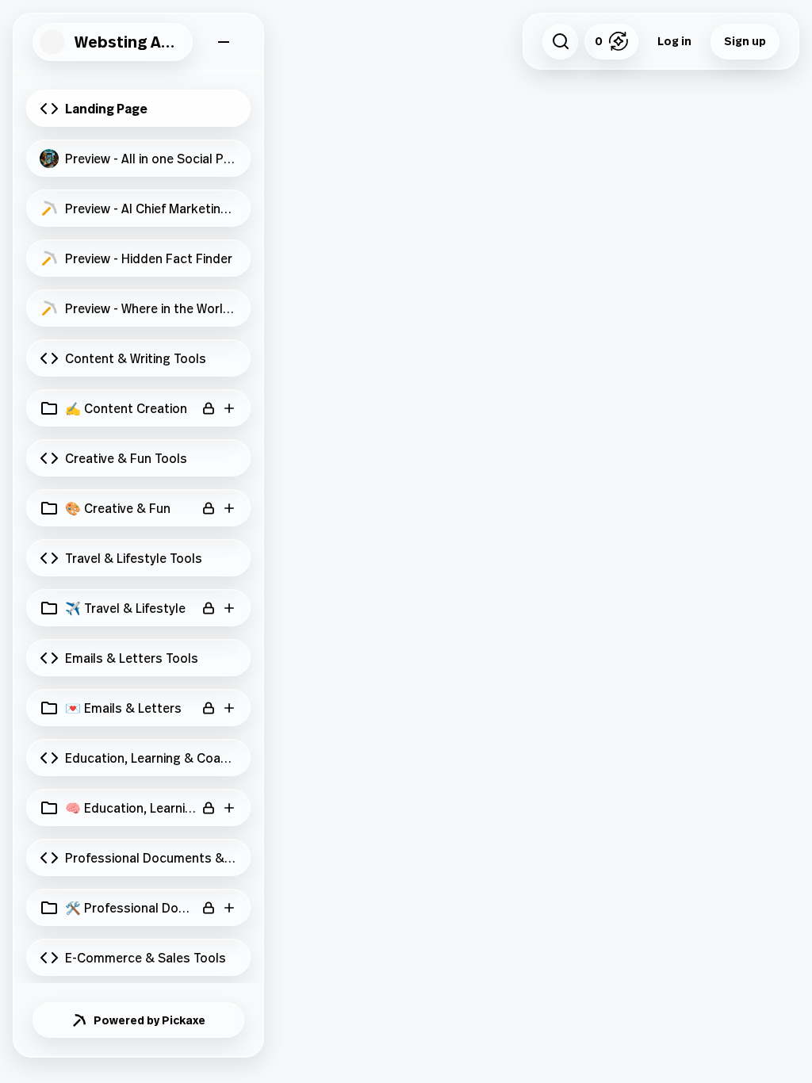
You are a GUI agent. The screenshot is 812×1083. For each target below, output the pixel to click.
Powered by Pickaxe (149, 1020)
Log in (674, 40)
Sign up (745, 40)
